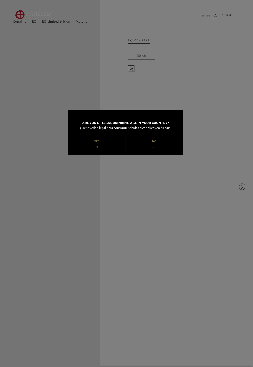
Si (97, 147)
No (154, 147)
